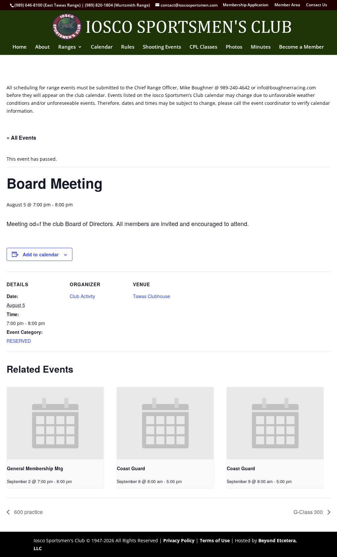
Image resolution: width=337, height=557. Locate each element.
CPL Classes (203, 47)
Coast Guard (131, 468)
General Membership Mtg (35, 468)
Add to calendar (41, 254)
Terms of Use (215, 540)
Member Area (287, 5)
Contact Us (316, 5)
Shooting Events (162, 47)
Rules (127, 47)
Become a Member (301, 47)
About (42, 47)
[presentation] (55, 423)
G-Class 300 (309, 512)
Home (20, 47)
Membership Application (246, 5)
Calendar (102, 47)
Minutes (261, 47)
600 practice (28, 512)
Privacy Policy (178, 540)
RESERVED (19, 340)
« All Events (21, 137)
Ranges (67, 47)
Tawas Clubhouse (151, 296)
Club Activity (82, 296)
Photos (234, 47)
